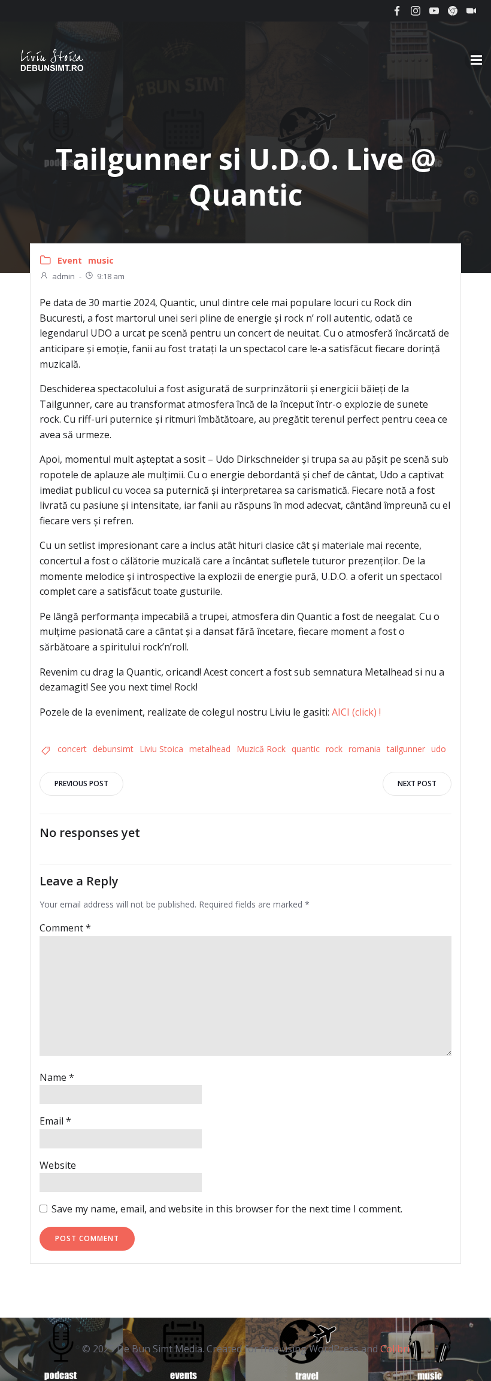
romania (364, 748)
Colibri (395, 1348)
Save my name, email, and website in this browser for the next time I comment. (226, 1208)
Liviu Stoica (161, 748)
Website (58, 1165)
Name (57, 1077)
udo (438, 748)
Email (55, 1121)
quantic (306, 748)
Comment (65, 927)
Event (69, 260)
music (101, 260)
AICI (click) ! (356, 712)
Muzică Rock (261, 748)
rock (334, 748)
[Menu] (475, 60)
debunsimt (113, 748)
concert (72, 748)
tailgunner (406, 748)
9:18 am (111, 276)
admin (63, 276)
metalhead (210, 748)
